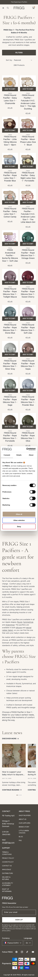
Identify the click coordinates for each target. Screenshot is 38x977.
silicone (19, 627)
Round (19, 622)
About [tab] (31, 455)
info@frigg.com (8, 842)
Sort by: (9, 60)
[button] (3, 8)
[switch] (33, 492)
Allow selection (19, 520)
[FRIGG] (19, 8)
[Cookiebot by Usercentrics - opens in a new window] (27, 449)
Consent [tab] (7, 455)
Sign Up (19, 920)
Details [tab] (19, 455)
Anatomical (10, 625)
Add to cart (10, 89)
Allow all (19, 514)
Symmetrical (28, 622)
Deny (19, 526)
